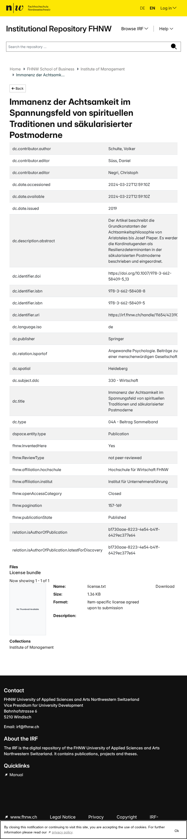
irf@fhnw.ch (27, 726)
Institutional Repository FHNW (59, 28)
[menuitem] (136, 29)
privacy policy (62, 832)
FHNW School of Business (50, 69)
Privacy (96, 817)
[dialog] (93, 829)
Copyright (127, 817)
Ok (177, 831)
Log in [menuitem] (166, 8)
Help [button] (164, 28)
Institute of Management (103, 69)
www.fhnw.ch (23, 817)
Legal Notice (63, 817)
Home (15, 69)
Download (165, 586)
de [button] (143, 8)
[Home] (28, 8)
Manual (16, 774)
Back (19, 88)
